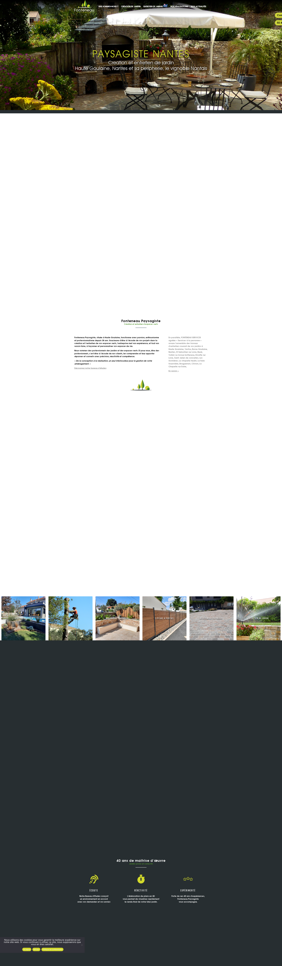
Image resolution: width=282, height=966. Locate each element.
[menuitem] (108, 6)
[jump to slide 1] (140, 104)
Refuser (36, 949)
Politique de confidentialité (52, 949)
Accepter (26, 949)
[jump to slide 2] (142, 104)
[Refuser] (82, 945)
